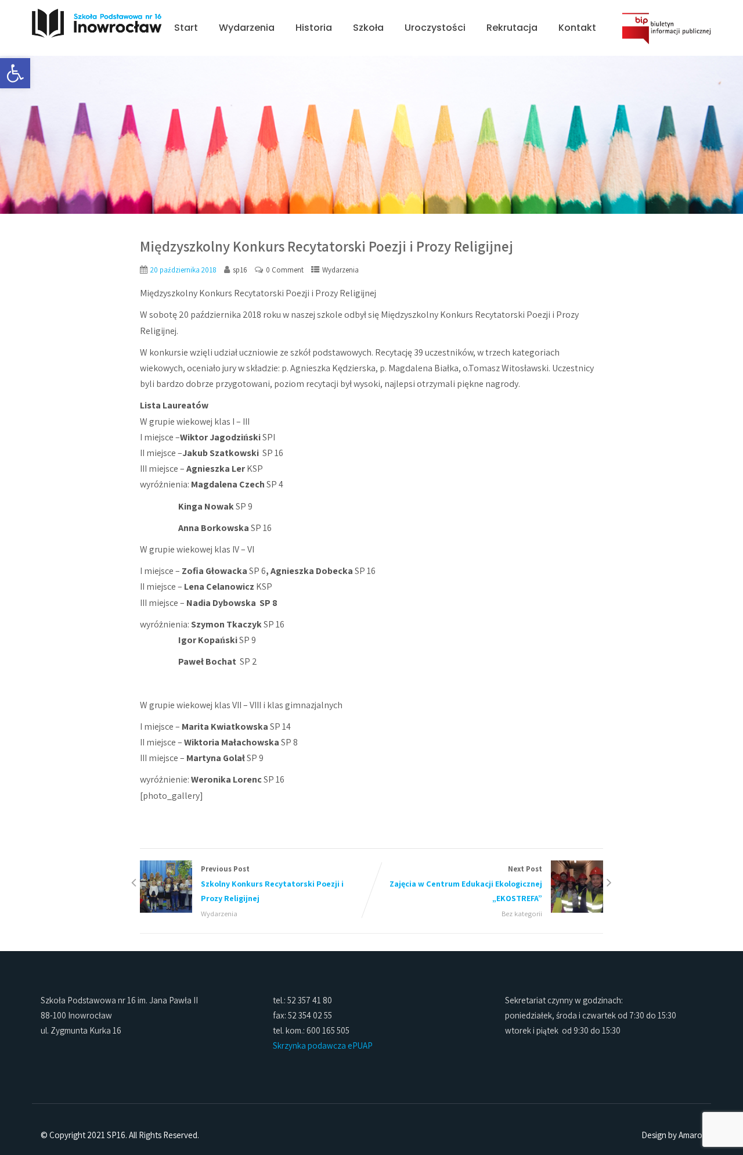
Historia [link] (313, 27)
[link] (15, 73)
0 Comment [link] (285, 270)
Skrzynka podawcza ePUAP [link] (323, 1045)
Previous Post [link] (272, 883)
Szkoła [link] (368, 27)
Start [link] (186, 27)
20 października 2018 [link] (183, 270)
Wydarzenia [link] (247, 27)
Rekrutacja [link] (512, 27)
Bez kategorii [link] (522, 914)
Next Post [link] (465, 883)
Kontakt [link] (577, 27)
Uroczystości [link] (435, 27)
